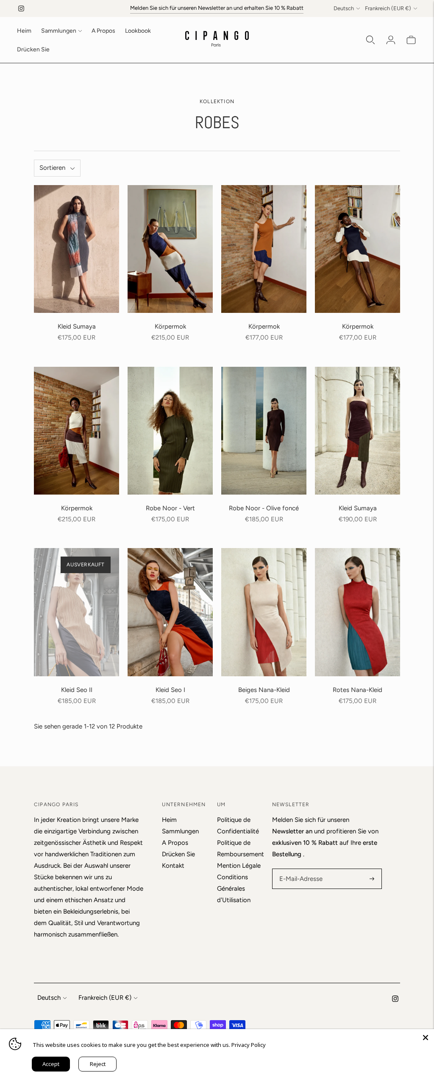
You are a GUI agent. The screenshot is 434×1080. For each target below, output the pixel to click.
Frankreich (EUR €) (388, 8)
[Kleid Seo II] (76, 612)
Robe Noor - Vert (170, 508)
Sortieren (52, 168)
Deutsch (344, 8)
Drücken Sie (33, 49)
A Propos (103, 30)
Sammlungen (58, 30)
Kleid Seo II (76, 690)
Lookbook (138, 30)
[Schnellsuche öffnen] (370, 40)
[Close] (425, 1037)
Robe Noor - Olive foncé (264, 508)
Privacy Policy (248, 1045)
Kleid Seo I (170, 690)
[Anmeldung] (391, 40)
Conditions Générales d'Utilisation (233, 888)
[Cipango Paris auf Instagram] (21, 8)
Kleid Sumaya (77, 326)
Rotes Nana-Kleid (357, 690)
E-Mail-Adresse (299, 869)
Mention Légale (239, 865)
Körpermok (170, 326)
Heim (24, 30)
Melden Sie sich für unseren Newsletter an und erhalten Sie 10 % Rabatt (216, 8)
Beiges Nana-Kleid (264, 690)
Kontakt (173, 865)
